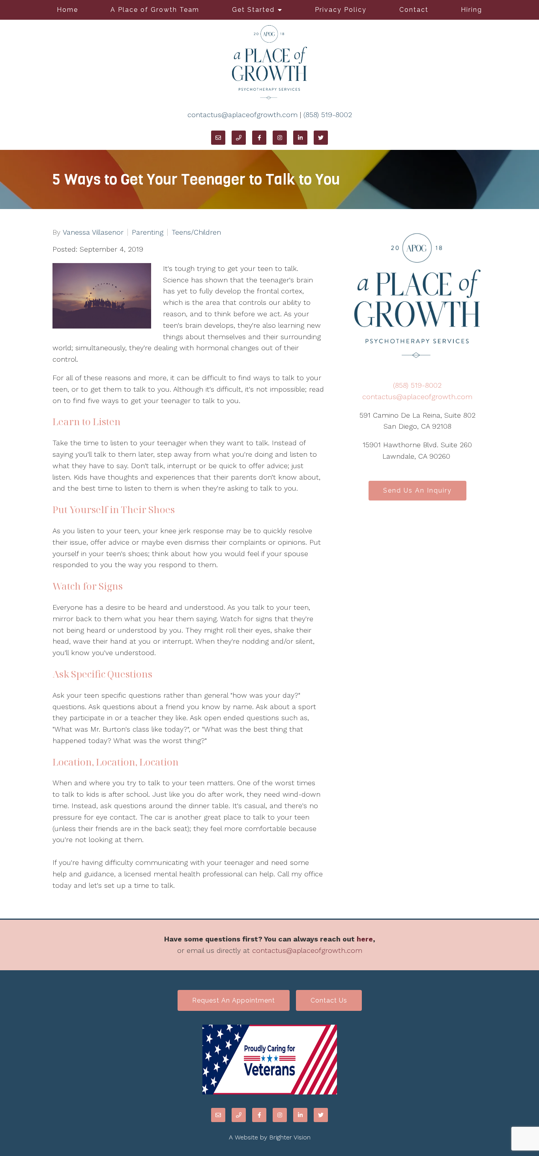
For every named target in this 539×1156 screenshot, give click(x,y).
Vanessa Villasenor (93, 232)
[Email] (218, 138)
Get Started (253, 9)
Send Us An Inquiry (417, 490)
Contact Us (329, 1000)
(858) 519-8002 (327, 114)
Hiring (471, 9)
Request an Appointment (233, 1000)
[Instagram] (280, 138)
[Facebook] (259, 138)
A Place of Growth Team (154, 9)
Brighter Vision (290, 1137)
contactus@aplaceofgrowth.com (242, 114)
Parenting (147, 232)
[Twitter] (321, 138)
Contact (414, 9)
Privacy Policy (341, 9)
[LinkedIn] (300, 138)
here (365, 939)
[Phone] (239, 138)
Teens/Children (196, 232)
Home (67, 9)
